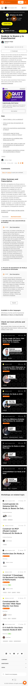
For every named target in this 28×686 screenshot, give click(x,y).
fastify (18, 592)
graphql (14, 592)
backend (14, 618)
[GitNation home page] (2, 2)
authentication (17, 641)
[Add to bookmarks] (24, 336)
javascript (5, 437)
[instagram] (14, 653)
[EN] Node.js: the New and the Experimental (12, 313)
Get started (14, 111)
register (9, 172)
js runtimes (14, 488)
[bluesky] (22, 653)
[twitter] (10, 653)
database (10, 519)
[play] (14, 18)
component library (13, 437)
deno (9, 488)
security (10, 358)
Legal (3, 667)
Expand (14, 302)
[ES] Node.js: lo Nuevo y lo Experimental (12, 314)
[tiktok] (18, 653)
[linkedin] (6, 653)
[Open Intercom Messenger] (25, 683)
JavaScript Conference (7, 83)
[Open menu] (25, 2)
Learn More (7, 23)
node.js (3, 156)
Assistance (4, 663)
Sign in (4, 172)
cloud (9, 592)
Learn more (23, 31)
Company (4, 659)
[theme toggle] (14, 679)
